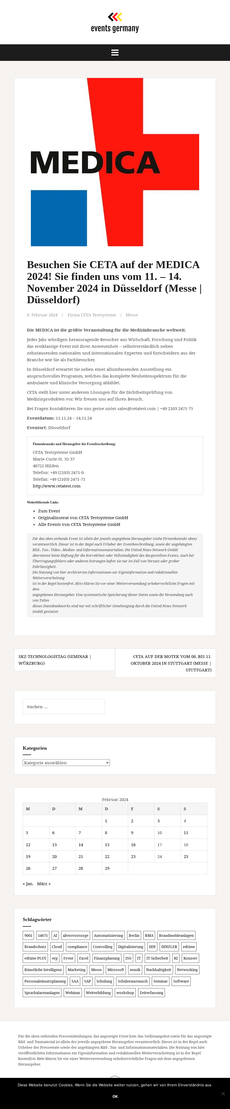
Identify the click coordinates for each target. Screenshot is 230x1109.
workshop (125, 992)
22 (107, 856)
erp (55, 958)
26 (28, 868)
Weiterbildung (98, 992)
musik (135, 969)
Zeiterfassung (151, 992)
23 (133, 856)
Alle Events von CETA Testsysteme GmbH (79, 524)
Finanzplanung (107, 958)
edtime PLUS (35, 958)
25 (186, 856)
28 (81, 868)
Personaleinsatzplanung (45, 981)
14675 (43, 935)
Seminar (160, 981)
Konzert (190, 958)
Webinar (72, 992)
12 (28, 844)
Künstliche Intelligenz (43, 969)
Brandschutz (35, 946)
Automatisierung (108, 935)
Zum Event (49, 511)
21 (81, 856)
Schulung (104, 981)
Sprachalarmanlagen (42, 992)
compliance (77, 946)
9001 (28, 935)
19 (28, 856)
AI (55, 935)
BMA (149, 935)
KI (176, 958)
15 (107, 844)
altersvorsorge (75, 935)
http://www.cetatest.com (57, 486)
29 (107, 868)
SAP (87, 981)
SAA (75, 981)
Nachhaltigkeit (158, 969)
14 (81, 844)
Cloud (57, 946)
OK (115, 1096)
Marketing (77, 969)
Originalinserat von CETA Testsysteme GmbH (83, 517)
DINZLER (169, 946)
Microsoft (115, 969)
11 (186, 832)
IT (139, 958)
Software (181, 981)
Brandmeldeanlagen (176, 935)
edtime (189, 946)
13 (54, 844)
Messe (132, 314)
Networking (187, 969)
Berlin (134, 935)
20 (54, 856)
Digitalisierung (130, 946)
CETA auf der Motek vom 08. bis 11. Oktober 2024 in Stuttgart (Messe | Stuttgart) (171, 663)
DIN (152, 946)
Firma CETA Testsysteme (92, 314)
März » (44, 883)
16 (133, 844)
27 (54, 868)
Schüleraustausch (133, 981)
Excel (83, 958)
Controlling (102, 946)
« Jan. (28, 883)
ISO (128, 958)
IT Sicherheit (157, 958)
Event (68, 958)
